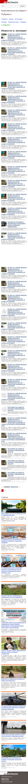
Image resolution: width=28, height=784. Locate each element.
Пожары (23, 22)
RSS (11, 781)
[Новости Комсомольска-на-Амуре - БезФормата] (9, 2)
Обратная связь (5, 778)
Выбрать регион (5, 779)
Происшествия (13, 22)
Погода (4, 22)
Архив (11, 19)
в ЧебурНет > (6, 25)
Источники (18, 19)
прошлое (14, 487)
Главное (4, 19)
